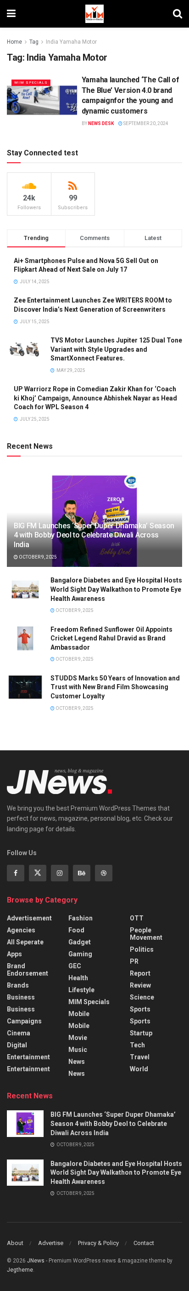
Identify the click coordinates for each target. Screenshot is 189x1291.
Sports (140, 1009)
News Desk (101, 123)
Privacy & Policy (98, 1243)
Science (142, 997)
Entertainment (28, 1057)
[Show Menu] (11, 14)
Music (77, 1049)
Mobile (78, 1013)
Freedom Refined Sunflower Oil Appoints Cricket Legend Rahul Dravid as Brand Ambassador (111, 638)
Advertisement (29, 918)
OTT (137, 918)
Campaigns (24, 1021)
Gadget (79, 942)
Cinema (18, 1033)
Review (140, 985)
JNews (35, 1260)
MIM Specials (31, 82)
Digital (17, 1045)
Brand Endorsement (27, 969)
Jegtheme (20, 1270)
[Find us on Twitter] (37, 873)
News (76, 1061)
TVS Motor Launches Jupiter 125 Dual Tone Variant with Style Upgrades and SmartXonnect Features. (116, 349)
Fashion (80, 918)
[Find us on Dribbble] (103, 873)
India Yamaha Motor (71, 42)
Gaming (80, 954)
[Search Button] (177, 14)
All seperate (25, 942)
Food (76, 930)
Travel (140, 1057)
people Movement (146, 933)
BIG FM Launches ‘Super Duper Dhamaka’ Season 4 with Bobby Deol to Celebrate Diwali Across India (94, 535)
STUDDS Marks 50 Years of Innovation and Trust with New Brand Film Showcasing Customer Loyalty (115, 687)
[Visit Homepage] (94, 14)
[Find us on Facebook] (15, 873)
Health (78, 978)
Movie (77, 1037)
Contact (143, 1243)
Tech (137, 1045)
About (15, 1243)
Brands (18, 985)
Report (140, 973)
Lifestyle (81, 990)
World (139, 1069)
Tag (34, 42)
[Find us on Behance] (81, 873)
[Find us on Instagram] (59, 873)
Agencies (21, 930)
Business (21, 997)
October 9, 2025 (37, 557)
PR (134, 961)
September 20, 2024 (145, 123)
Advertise (50, 1243)
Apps (14, 954)
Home (14, 42)
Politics (142, 949)
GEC (74, 966)
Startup (141, 1033)
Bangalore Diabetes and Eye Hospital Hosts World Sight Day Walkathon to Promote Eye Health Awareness (116, 589)
